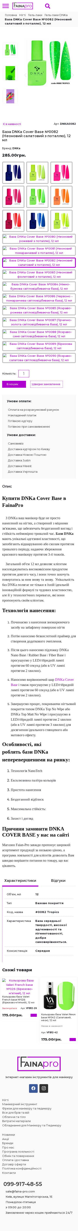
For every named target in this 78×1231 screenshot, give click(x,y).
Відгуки (58, 881)
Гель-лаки (35, 15)
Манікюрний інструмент (19, 1104)
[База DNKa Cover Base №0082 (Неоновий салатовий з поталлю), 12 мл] (49, 62)
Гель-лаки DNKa (56, 15)
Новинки (8, 1134)
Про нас (8, 1147)
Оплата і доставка (15, 1160)
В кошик (12, 384)
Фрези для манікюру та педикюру (26, 1108)
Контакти (9, 1172)
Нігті (22, 15)
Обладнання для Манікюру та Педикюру (31, 1125)
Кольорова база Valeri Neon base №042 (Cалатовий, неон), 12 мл (58, 1017)
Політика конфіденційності (21, 1168)
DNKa (16, 148)
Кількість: (9, 373)
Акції (5, 1139)
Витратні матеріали (16, 1121)
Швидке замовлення (46, 384)
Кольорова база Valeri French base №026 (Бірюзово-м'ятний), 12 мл (18, 999)
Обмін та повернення (18, 1156)
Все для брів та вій (15, 1112)
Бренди (7, 1143)
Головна (10, 15)
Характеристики (20, 881)
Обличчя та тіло (14, 1117)
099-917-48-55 (22, 1184)
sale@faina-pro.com (20, 1191)
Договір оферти (14, 1164)
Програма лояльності (18, 1151)
